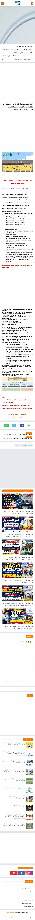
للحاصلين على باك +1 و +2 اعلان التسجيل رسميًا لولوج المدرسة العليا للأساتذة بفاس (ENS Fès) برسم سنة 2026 (18, 604)
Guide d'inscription (17, 417)
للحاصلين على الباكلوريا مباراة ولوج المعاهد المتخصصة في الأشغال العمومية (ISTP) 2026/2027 (18, 558)
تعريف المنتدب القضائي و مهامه (17, 806)
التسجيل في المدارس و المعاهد (24, 46)
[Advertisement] (17, 25)
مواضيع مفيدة (27, 906)
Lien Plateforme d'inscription (17, 414)
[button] (22, 425)
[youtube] (14, 873)
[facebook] (21, 873)
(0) (3, 59)
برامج (30, 891)
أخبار (30, 885)
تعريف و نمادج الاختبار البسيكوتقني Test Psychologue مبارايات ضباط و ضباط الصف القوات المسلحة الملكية (14, 817)
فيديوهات (28, 897)
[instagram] (29, 873)
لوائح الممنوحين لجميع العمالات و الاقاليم (15, 788)
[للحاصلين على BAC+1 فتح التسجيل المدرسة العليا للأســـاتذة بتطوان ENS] (17, 570)
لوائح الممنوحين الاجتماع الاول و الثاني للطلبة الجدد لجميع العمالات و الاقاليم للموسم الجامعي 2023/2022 (14, 754)
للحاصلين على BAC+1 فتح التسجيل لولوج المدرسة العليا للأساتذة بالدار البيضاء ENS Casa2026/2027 (19, 535)
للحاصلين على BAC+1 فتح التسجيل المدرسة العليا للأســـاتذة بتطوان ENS (19, 581)
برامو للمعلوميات (11, 912)
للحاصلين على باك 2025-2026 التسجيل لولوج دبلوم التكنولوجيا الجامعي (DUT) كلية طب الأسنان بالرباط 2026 (18, 627)
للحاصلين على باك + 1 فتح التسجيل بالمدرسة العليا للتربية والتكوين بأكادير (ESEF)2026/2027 (18, 512)
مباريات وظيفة (27, 900)
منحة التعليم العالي (26, 903)
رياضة (29, 894)
